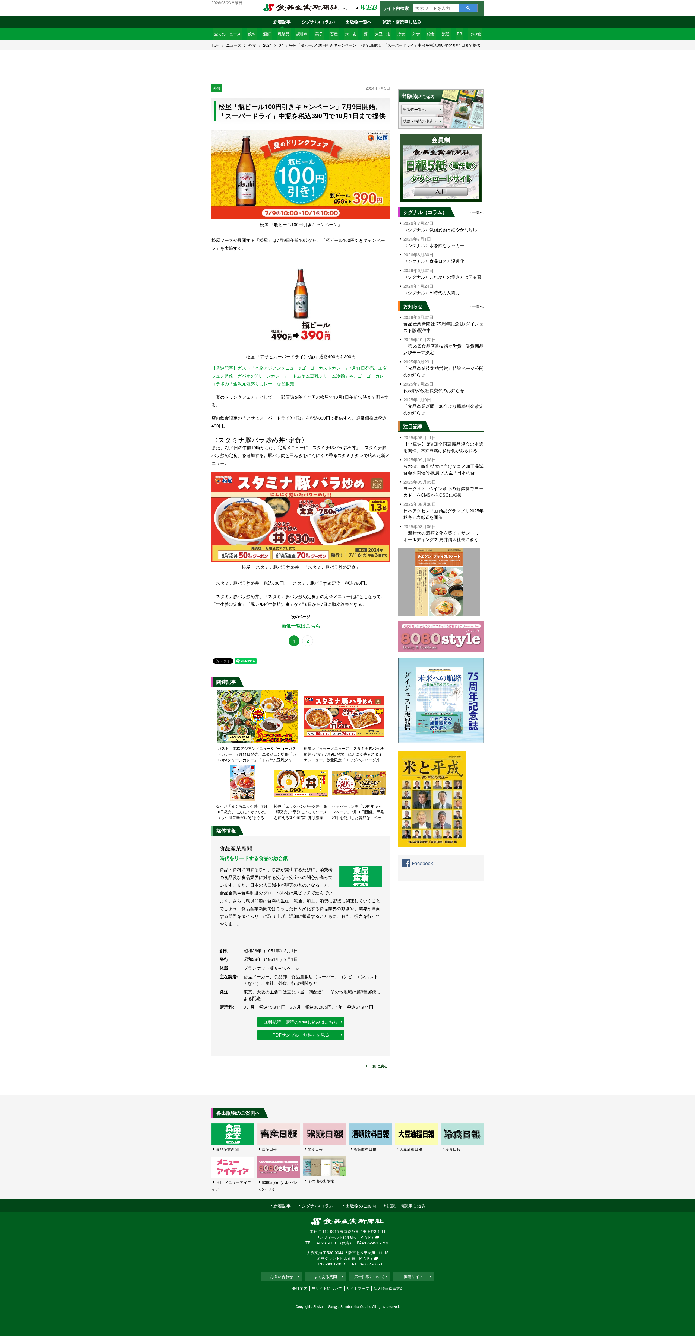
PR (459, 33)
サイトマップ (357, 1288)
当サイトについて (327, 1288)
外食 (416, 33)
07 (281, 45)
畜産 (334, 33)
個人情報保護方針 (389, 1288)
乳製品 (283, 33)
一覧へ (478, 212)
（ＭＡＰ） (365, 1237)
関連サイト (413, 1276)
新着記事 (282, 21)
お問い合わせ (281, 1276)
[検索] (468, 8)
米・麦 (350, 33)
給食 (431, 33)
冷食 (401, 33)
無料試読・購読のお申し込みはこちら (301, 1022)
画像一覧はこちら (300, 626)
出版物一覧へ (359, 21)
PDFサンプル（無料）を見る (301, 1035)
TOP (215, 45)
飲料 (252, 33)
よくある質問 (325, 1276)
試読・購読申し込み (402, 21)
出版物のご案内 (361, 1206)
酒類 (267, 33)
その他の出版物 (321, 1181)
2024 (267, 45)
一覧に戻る (378, 1066)
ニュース (233, 45)
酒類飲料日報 (364, 1149)
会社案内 (299, 1288)
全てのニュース (227, 33)
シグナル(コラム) (318, 21)
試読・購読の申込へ (420, 121)
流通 (446, 33)
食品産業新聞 (227, 1149)
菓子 (319, 33)
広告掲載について (369, 1276)
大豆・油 (382, 33)
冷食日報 (452, 1149)
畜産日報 (269, 1149)
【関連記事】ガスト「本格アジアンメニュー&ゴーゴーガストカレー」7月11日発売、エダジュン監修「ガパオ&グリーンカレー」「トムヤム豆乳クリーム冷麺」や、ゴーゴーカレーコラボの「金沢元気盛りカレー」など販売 (299, 376)
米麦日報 (315, 1149)
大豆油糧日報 (410, 1149)
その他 (475, 33)
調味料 (302, 33)
